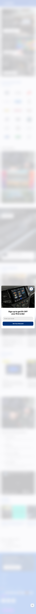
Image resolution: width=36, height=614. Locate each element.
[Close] (31, 289)
